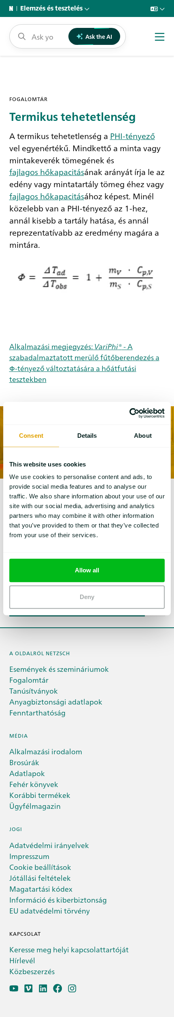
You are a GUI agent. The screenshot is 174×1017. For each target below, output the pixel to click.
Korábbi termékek (39, 795)
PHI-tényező (132, 135)
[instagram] (72, 988)
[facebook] (57, 988)
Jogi (15, 828)
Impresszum (29, 856)
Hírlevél (22, 960)
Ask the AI (98, 36)
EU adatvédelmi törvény (49, 910)
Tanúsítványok (33, 691)
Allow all (87, 570)
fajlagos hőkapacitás (46, 171)
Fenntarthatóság (37, 712)
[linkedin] (43, 988)
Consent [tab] (31, 435)
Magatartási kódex (40, 889)
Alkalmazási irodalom (45, 751)
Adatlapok (27, 773)
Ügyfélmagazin (35, 806)
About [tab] (143, 435)
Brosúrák (24, 762)
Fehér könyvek (33, 784)
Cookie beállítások (40, 867)
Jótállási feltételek (40, 878)
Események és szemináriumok (59, 669)
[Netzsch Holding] (13, 8)
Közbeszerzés (32, 971)
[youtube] (14, 988)
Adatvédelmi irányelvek (49, 845)
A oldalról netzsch (39, 653)
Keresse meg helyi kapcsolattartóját (69, 949)
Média (18, 735)
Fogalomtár (29, 680)
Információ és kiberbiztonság (58, 900)
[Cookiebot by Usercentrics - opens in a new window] (129, 413)
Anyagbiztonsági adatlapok (55, 701)
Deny (87, 596)
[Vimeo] (28, 988)
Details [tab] (87, 435)
